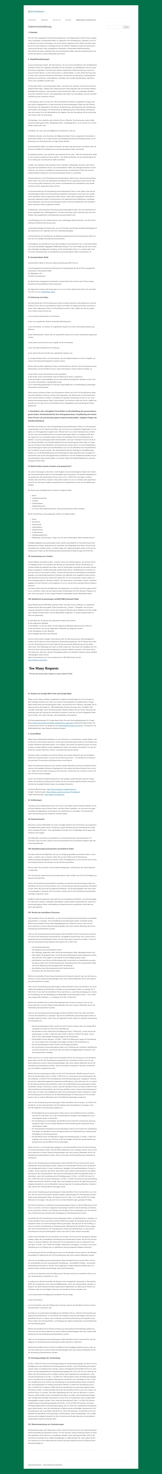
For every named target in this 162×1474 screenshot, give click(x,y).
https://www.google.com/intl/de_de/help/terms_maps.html (53, 723)
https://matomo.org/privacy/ (37, 660)
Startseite (32, 20)
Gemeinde (44, 20)
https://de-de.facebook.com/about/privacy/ (61, 789)
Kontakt (68, 20)
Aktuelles (57, 20)
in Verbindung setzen (48, 292)
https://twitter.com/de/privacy (54, 794)
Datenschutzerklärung (34, 1465)
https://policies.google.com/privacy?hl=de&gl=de (63, 792)
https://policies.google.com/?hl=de (71, 725)
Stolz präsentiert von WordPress (52, 1465)
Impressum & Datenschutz (86, 20)
